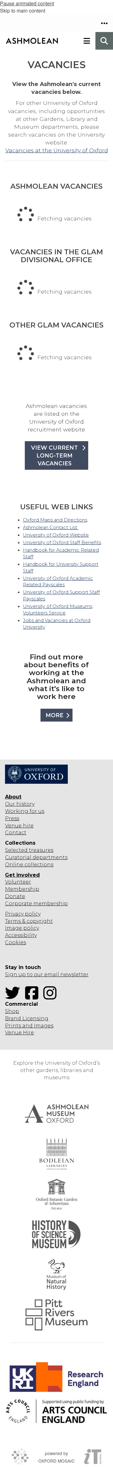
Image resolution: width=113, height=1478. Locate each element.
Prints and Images (29, 1026)
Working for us (24, 811)
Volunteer (18, 882)
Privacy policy (22, 914)
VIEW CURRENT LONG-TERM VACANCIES (54, 455)
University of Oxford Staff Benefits (62, 542)
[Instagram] (51, 997)
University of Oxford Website (56, 535)
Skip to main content (22, 10)
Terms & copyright (29, 921)
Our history (20, 804)
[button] (104, 23)
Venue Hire (19, 1033)
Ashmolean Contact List (50, 527)
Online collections (29, 865)
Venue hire (19, 826)
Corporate (18, 904)
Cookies (15, 942)
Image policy (22, 928)
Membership (22, 889)
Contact (15, 833)
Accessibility (21, 935)
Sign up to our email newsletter (47, 974)
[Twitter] (14, 997)
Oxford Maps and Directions (55, 520)
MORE (54, 715)
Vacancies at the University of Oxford (56, 150)
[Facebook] (33, 997)
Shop (12, 1011)
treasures (40, 850)
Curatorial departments (36, 857)
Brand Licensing (26, 1018)
